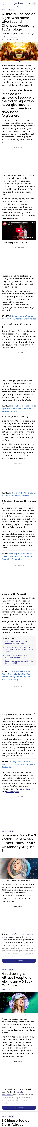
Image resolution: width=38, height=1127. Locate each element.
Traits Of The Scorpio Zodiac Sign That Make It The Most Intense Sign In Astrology (19, 409)
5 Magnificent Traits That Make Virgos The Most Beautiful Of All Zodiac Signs (19, 764)
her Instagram (12, 791)
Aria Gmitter (6, 989)
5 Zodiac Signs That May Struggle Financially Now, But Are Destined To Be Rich (19, 649)
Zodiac (11, 10)
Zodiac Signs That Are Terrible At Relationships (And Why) (17, 642)
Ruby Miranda (7, 855)
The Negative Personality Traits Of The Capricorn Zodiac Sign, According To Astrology (18, 556)
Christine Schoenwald (9, 37)
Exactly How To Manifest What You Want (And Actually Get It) (18, 656)
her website (25, 789)
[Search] (29, 4)
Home (4, 10)
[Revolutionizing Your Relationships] (19, 3)
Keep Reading (19, 961)
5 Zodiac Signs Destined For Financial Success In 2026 (19, 662)
